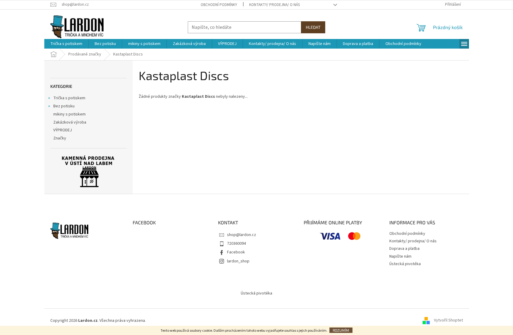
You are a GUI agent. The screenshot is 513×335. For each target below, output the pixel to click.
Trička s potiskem (69, 98)
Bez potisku (64, 106)
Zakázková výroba (69, 122)
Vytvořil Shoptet (448, 321)
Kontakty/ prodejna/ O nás (274, 4)
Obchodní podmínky (219, 4)
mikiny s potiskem (69, 114)
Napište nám (400, 256)
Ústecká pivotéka (405, 264)
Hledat (313, 27)
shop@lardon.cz (241, 235)
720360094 (236, 244)
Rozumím (341, 330)
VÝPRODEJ (62, 130)
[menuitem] (66, 44)
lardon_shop (238, 261)
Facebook (236, 252)
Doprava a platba (404, 249)
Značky (59, 138)
